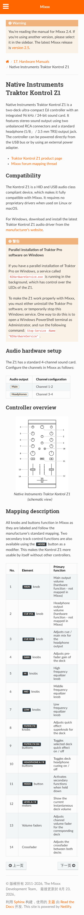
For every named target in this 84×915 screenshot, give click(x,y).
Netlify (65, 907)
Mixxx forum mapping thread (34, 164)
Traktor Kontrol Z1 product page (36, 158)
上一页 (18, 865)
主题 (51, 902)
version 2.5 (20, 48)
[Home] (7, 61)
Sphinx (19, 902)
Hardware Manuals (31, 61)
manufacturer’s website (24, 230)
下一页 (66, 865)
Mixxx (45, 7)
